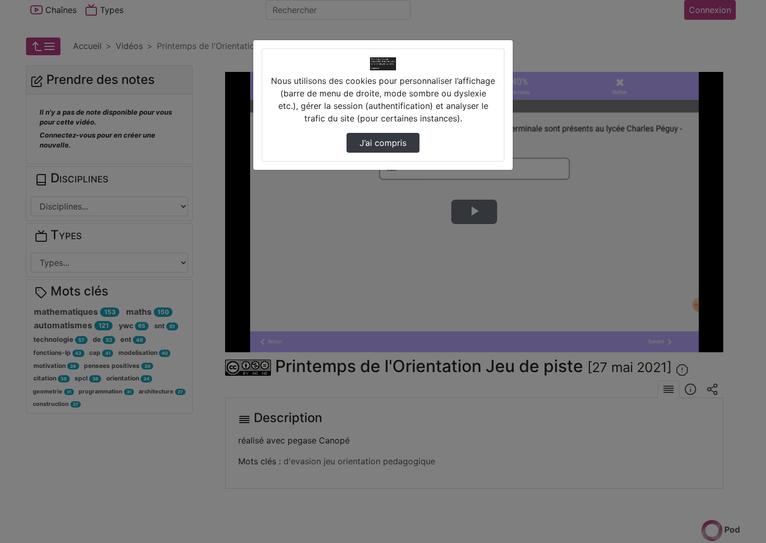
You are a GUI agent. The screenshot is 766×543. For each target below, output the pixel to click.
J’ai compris (383, 143)
